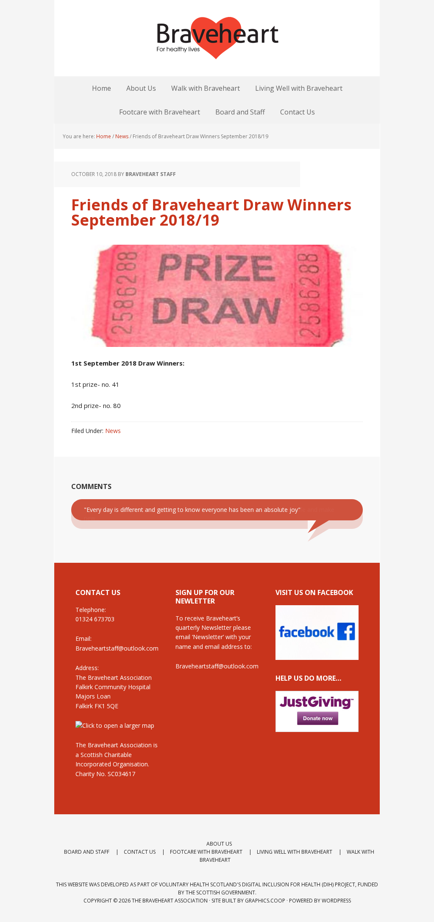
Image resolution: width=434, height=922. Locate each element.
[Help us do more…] (317, 711)
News (113, 431)
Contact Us (140, 851)
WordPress (336, 900)
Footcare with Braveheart (206, 851)
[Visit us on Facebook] (317, 656)
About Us (219, 843)
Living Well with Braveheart (294, 851)
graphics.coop (265, 900)
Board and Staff (86, 851)
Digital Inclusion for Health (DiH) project (298, 884)
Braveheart (217, 38)
